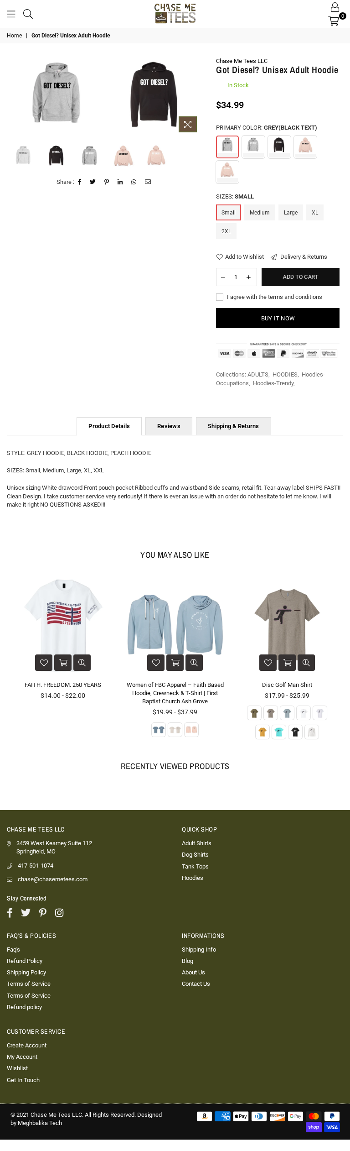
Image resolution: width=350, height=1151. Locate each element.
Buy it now (278, 318)
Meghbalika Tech (40, 1123)
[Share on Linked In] (120, 182)
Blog (187, 960)
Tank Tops (195, 866)
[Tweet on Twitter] (93, 182)
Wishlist (17, 1068)
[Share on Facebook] (80, 182)
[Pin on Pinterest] (107, 182)
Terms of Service (29, 983)
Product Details (109, 426)
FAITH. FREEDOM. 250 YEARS (63, 684)
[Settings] (335, 7)
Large (291, 212)
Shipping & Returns (233, 426)
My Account (22, 1056)
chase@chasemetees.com (53, 879)
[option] (57, 93)
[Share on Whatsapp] (134, 182)
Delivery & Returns (303, 256)
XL (315, 212)
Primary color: (266, 127)
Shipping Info (199, 949)
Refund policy (24, 1007)
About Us (193, 972)
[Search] (28, 14)
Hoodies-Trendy (273, 383)
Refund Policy (24, 960)
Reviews (168, 426)
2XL (226, 231)
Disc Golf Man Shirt (287, 684)
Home (14, 35)
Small (228, 212)
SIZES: (235, 196)
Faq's (13, 949)
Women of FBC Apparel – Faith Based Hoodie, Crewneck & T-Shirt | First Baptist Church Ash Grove (175, 693)
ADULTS (257, 374)
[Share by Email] (148, 182)
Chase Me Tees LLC (242, 61)
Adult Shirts (196, 843)
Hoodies (192, 877)
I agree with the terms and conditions (274, 296)
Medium (260, 212)
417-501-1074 (35, 865)
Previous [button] (14, 97)
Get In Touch (23, 1080)
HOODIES (285, 374)
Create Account (26, 1045)
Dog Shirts (195, 854)
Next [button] (194, 97)
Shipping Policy (26, 972)
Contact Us (196, 983)
